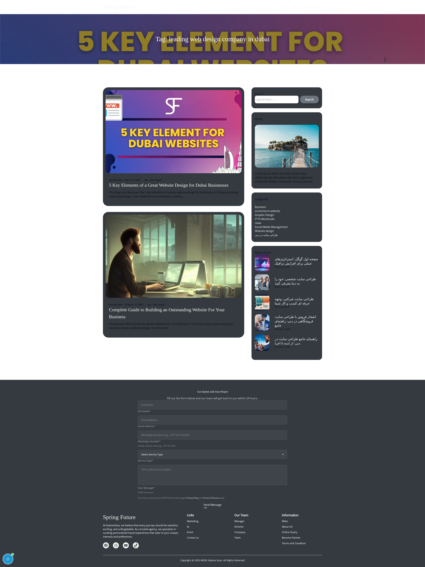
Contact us (193, 537)
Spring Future (119, 7)
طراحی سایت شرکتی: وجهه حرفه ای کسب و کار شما (294, 301)
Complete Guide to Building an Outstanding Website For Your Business (167, 313)
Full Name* (144, 411)
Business (260, 207)
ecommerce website (267, 211)
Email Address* (146, 426)
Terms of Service (211, 497)
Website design (264, 231)
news (258, 223)
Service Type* (145, 460)
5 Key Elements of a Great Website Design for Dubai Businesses (168, 185)
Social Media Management (271, 227)
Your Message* (146, 487)
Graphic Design (264, 215)
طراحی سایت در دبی (266, 235)
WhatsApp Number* (149, 441)
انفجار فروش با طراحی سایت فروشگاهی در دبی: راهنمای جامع (295, 321)
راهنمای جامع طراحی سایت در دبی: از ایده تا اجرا (296, 341)
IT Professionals (265, 219)
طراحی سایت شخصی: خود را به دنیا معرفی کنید (295, 281)
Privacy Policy (192, 497)
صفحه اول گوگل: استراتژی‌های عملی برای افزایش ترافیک (296, 261)
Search (309, 99)
